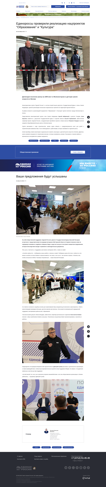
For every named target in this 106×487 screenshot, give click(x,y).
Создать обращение (78, 152)
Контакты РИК (21, 459)
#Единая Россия (33, 140)
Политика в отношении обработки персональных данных (29, 481)
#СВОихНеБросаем (68, 447)
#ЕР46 (36, 447)
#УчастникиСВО (56, 447)
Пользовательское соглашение (23, 478)
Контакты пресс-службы (41, 459)
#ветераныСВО (46, 447)
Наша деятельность (39, 11)
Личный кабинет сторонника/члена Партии (78, 6)
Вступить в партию (85, 11)
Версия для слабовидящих (84, 2)
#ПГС (55, 140)
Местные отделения (52, 11)
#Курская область (44, 140)
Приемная (64, 11)
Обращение (58, 6)
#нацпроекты (73, 140)
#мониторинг (64, 140)
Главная (17, 17)
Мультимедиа (74, 11)
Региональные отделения (58, 456)
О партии (18, 11)
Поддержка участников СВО (53, 14)
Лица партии (27, 11)
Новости (32, 17)
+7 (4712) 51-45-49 (80, 458)
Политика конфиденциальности (23, 480)
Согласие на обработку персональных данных (26, 482)
